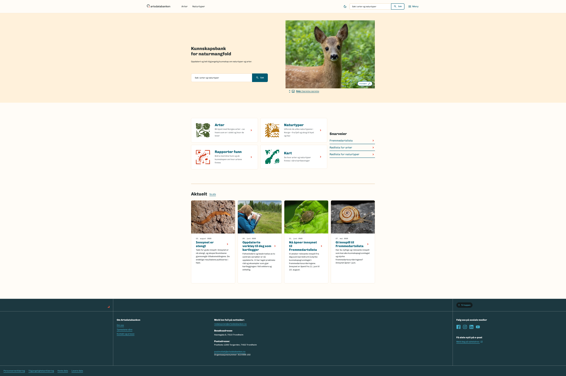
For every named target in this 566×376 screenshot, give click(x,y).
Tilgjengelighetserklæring (41, 371)
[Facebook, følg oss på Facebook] (458, 327)
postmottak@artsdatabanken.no (229, 351)
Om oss (120, 325)
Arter (184, 6)
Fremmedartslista (341, 140)
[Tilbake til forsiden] (158, 6)
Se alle (212, 194)
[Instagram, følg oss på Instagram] (465, 327)
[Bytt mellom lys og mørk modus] (345, 6)
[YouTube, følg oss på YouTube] (478, 327)
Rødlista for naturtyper (344, 154)
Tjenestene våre (124, 329)
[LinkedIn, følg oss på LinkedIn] (471, 327)
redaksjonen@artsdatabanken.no (230, 324)
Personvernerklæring (14, 371)
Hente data (62, 371)
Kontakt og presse (125, 334)
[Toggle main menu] (413, 6)
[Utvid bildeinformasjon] (292, 91)
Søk (400, 6)
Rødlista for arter (341, 147)
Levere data (77, 371)
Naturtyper (198, 6)
